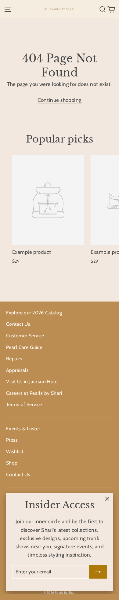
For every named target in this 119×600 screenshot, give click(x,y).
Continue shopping (59, 100)
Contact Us (18, 324)
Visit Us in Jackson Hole (31, 381)
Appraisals (17, 370)
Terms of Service (24, 404)
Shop (12, 463)
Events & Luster (23, 428)
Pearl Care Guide (24, 347)
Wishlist (14, 451)
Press (12, 440)
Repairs (14, 358)
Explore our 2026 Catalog (34, 313)
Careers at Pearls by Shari (34, 393)
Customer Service (25, 336)
